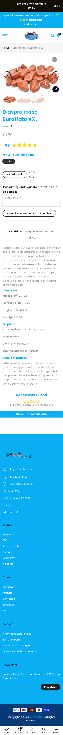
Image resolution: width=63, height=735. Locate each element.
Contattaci (9, 598)
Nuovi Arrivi (9, 558)
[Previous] (7, 74)
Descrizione (15, 231)
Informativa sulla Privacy (17, 633)
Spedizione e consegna (16, 645)
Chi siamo (8, 587)
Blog (5, 610)
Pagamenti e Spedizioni (40, 231)
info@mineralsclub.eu (21, 469)
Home (6, 47)
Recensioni (9, 534)
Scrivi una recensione (31, 414)
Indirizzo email (12, 198)
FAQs (31, 238)
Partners (7, 593)
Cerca (6, 552)
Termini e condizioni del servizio (21, 651)
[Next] (55, 74)
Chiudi (7, 5)
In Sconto (8, 564)
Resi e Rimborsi (11, 639)
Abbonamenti (11, 546)
